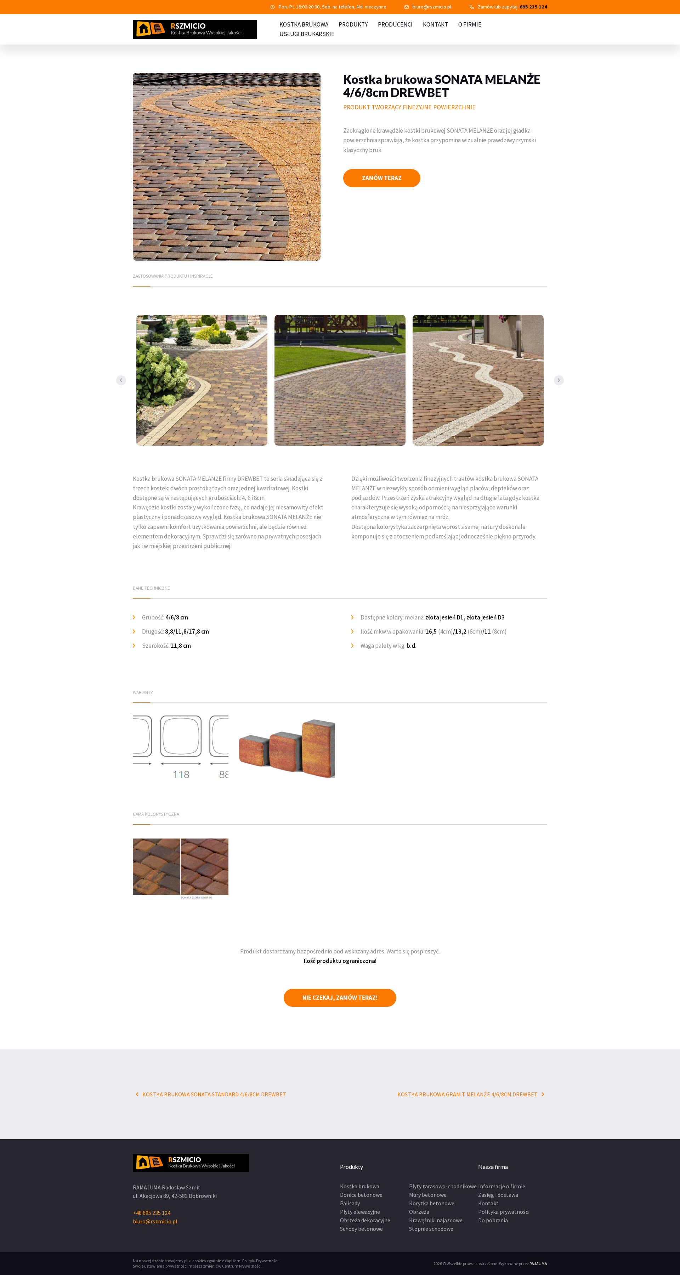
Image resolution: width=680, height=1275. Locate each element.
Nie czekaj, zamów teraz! (340, 998)
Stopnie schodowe (431, 1228)
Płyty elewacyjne (360, 1211)
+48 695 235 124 (151, 1212)
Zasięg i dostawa (498, 1194)
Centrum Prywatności (241, 1266)
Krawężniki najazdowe (436, 1220)
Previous (121, 380)
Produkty (353, 24)
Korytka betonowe (431, 1203)
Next (559, 380)
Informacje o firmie (501, 1186)
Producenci (395, 24)
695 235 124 (533, 7)
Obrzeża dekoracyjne (365, 1220)
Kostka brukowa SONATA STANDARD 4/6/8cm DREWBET (213, 1094)
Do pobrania (493, 1220)
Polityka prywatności (503, 1211)
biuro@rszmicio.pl (432, 7)
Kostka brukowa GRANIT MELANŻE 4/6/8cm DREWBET (468, 1094)
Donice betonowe (361, 1194)
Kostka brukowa (359, 1186)
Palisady (350, 1203)
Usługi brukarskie (306, 34)
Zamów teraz (382, 178)
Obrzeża (419, 1211)
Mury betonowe (428, 1194)
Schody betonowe (361, 1228)
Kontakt (435, 24)
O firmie (469, 24)
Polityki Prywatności (260, 1260)
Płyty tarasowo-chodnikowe (443, 1186)
